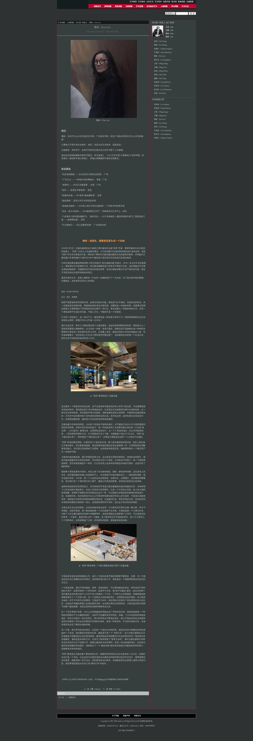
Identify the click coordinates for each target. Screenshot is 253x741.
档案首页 (97, 6)
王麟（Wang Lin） (172, 30)
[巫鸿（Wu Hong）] (157, 36)
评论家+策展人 (81, 23)
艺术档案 (61, 23)
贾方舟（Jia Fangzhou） (163, 60)
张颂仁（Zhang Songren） (163, 49)
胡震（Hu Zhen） (160, 93)
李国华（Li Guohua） (162, 86)
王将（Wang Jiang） (173, 27)
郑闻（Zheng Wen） (161, 71)
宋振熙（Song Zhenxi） (163, 82)
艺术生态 (185, 6)
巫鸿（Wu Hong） (161, 41)
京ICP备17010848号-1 (126, 730)
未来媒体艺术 (152, 6)
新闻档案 (107, 6)
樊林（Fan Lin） (172, 33)
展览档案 (118, 6)
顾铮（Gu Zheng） (173, 37)
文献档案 (129, 6)
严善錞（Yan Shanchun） (163, 52)
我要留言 (72, 697)
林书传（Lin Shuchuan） (163, 90)
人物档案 (164, 6)
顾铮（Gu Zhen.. (115, 689)
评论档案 (174, 6)
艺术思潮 (139, 6)
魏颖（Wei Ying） (160, 78)
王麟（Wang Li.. (96, 689)
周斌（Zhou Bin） (161, 75)
